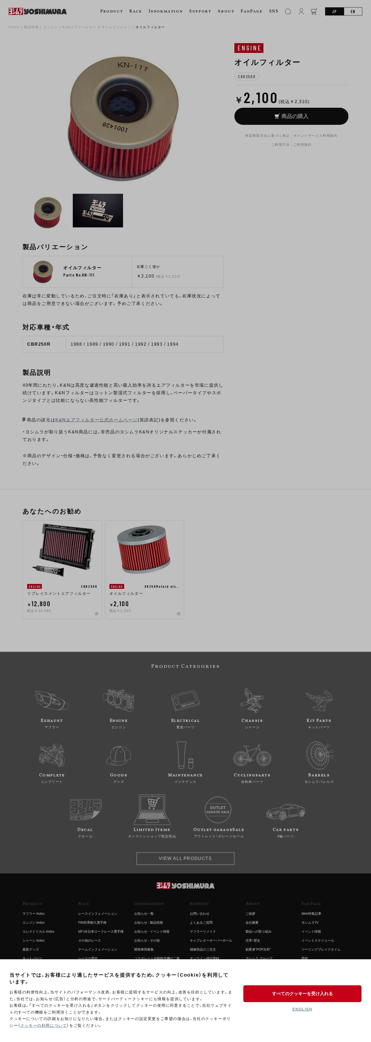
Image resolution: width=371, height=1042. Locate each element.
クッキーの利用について (43, 1025)
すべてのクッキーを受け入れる (302, 993)
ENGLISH (302, 1009)
